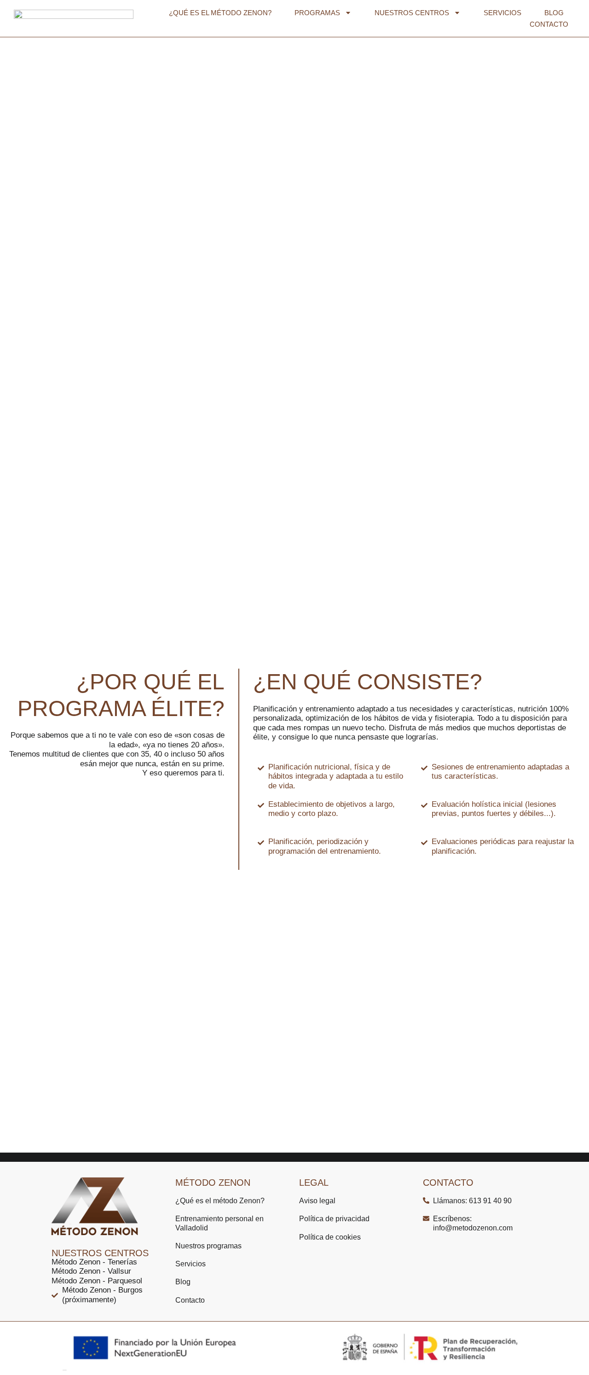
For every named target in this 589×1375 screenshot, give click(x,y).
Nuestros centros (412, 13)
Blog (554, 13)
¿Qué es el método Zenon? (220, 13)
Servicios (502, 13)
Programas (317, 13)
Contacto (549, 24)
